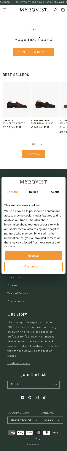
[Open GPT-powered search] (55, 10)
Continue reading (18, 363)
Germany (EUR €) (21, 420)
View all (33, 153)
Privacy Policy (15, 301)
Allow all (33, 255)
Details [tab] (33, 191)
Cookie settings (33, 439)
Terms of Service (17, 293)
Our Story (13, 277)
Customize (31, 266)
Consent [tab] (12, 191)
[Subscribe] (55, 385)
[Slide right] (41, 144)
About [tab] (55, 191)
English (48, 420)
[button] (4, 10)
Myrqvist (37, 444)
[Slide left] (26, 144)
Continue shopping (33, 52)
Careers (12, 285)
